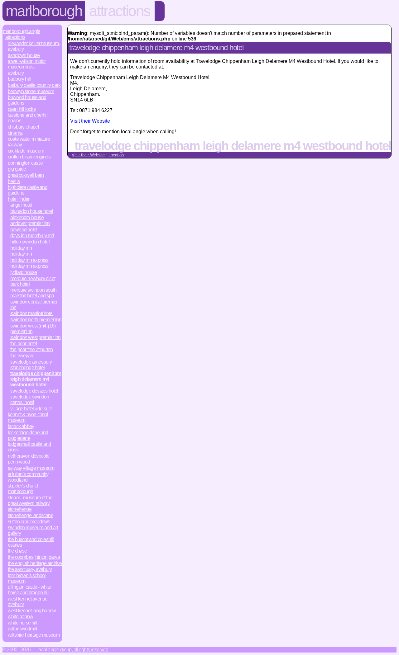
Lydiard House (23, 272)
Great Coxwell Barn (26, 175)
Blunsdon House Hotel (31, 211)
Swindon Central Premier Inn (34, 304)
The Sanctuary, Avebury (30, 569)
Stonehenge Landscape (30, 515)
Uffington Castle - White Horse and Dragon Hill (29, 589)
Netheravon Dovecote (29, 456)
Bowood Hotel (23, 229)
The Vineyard (22, 355)
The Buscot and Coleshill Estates (31, 542)
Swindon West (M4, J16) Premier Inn (32, 328)
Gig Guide (17, 169)
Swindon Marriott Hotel (31, 313)
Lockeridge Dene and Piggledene (28, 435)
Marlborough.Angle (21, 31)
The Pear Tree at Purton (31, 349)
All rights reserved (91, 649)
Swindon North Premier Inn (35, 319)
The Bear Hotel (23, 343)
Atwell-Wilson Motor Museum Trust (27, 64)
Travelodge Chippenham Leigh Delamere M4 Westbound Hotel (35, 379)
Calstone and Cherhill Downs (28, 117)
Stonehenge (19, 509)
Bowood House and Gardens (27, 100)
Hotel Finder (18, 199)
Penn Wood (19, 461)
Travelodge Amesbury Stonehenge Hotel (31, 364)
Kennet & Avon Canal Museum (28, 417)
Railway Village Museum (31, 468)
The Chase (17, 551)
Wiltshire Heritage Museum (34, 635)
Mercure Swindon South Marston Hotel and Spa (33, 292)
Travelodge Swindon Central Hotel (29, 399)
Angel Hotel (21, 205)
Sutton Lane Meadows (29, 521)
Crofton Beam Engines (29, 156)
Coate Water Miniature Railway (29, 141)
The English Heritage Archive (35, 563)
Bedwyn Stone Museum (31, 91)
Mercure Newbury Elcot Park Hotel (32, 281)
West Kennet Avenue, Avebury (28, 601)
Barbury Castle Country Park (34, 85)
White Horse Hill (22, 622)
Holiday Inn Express (29, 260)
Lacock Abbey (21, 426)
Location (116, 155)
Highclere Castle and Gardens (27, 190)
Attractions (119, 11)
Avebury (16, 73)
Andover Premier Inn (30, 223)
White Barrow (20, 616)
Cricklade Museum (26, 150)
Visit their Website (90, 121)
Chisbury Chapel (23, 127)
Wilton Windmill (22, 628)
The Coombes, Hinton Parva (34, 557)
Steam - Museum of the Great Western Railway (30, 500)
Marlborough (44, 11)
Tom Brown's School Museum (27, 578)
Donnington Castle (25, 163)
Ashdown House (24, 55)
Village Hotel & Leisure (31, 408)
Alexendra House (27, 217)
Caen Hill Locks (22, 109)
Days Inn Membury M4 (32, 235)
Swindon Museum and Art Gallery (33, 530)
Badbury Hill (19, 79)
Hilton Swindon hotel (30, 241)
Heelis (14, 181)
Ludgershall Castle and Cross (29, 446)
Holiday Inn (21, 248)
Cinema (15, 133)
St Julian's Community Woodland (28, 477)
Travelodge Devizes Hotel (34, 390)
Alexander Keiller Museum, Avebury (34, 46)
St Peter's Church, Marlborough (24, 488)
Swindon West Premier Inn (35, 337)
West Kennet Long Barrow (32, 610)
